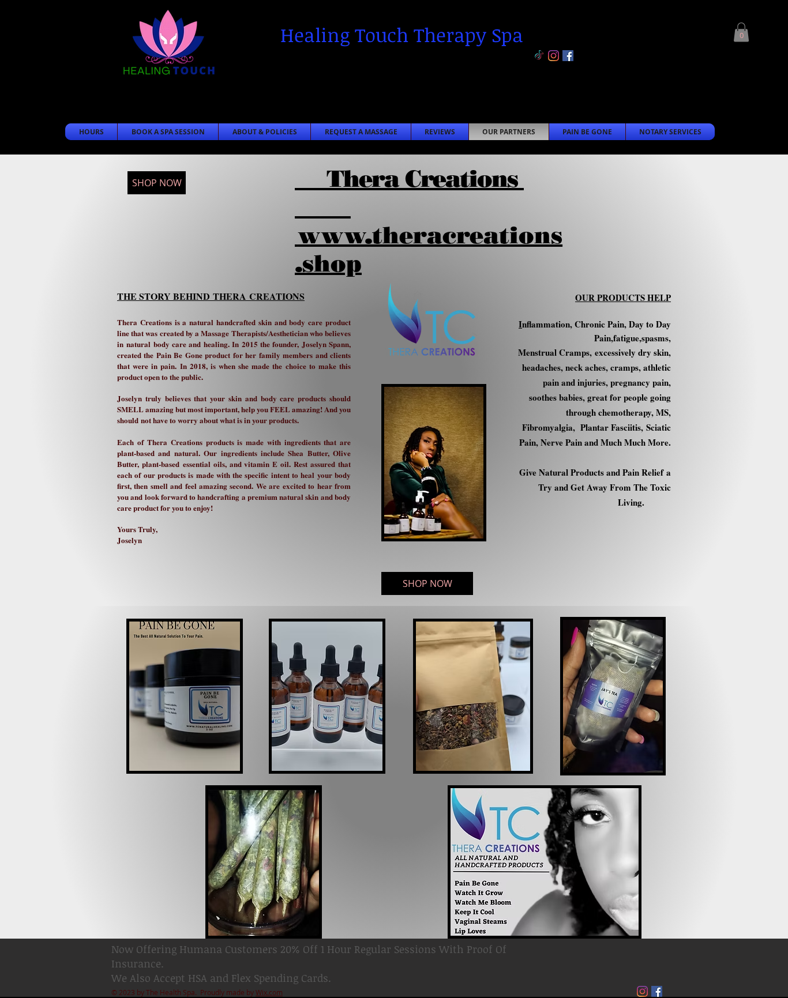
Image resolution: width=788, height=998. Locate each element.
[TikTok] (539, 55)
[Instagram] (553, 55)
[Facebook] (567, 55)
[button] (741, 32)
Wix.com (269, 992)
